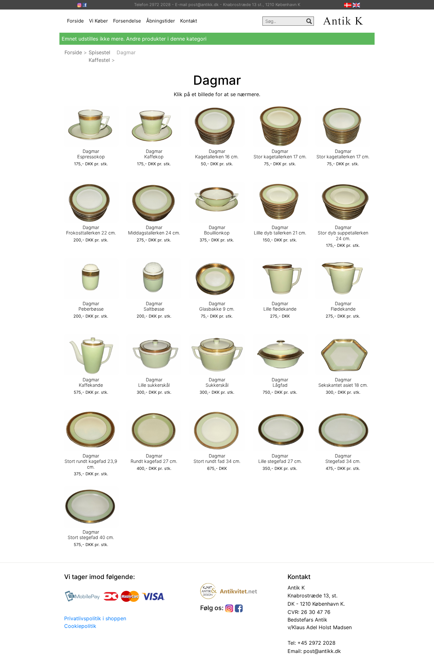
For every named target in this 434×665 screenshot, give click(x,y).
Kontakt (188, 21)
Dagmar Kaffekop (154, 153)
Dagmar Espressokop (91, 153)
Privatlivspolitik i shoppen (95, 618)
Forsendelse (127, 21)
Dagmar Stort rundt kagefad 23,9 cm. (90, 461)
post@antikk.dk (321, 651)
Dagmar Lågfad (280, 382)
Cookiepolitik (80, 626)
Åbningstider (160, 21)
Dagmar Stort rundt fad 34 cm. (217, 458)
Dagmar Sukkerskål (217, 382)
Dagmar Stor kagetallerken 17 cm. (280, 153)
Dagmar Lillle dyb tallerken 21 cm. (280, 230)
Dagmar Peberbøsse (91, 306)
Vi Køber (98, 21)
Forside (75, 21)
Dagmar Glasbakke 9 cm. (216, 306)
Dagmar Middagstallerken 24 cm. (154, 230)
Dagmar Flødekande (343, 306)
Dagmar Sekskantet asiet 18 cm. (343, 382)
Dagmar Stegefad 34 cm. (343, 458)
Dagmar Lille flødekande (279, 306)
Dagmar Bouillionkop (217, 230)
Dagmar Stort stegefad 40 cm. (91, 534)
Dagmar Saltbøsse (154, 306)
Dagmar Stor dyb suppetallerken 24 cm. (343, 233)
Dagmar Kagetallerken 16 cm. (217, 153)
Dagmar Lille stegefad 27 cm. (280, 458)
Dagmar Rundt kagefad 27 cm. (154, 458)
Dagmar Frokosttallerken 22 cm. (91, 230)
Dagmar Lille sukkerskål (154, 382)
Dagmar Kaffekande (91, 382)
